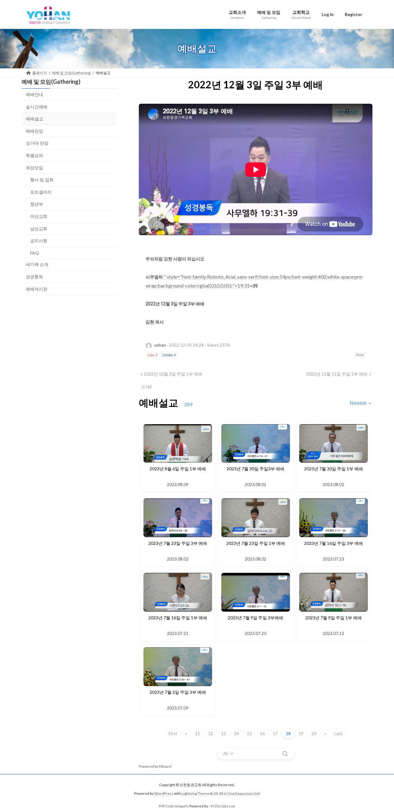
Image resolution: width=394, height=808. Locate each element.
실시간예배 (36, 106)
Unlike (169, 355)
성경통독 (34, 276)
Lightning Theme (195, 793)
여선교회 (38, 216)
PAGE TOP (379, 778)
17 (275, 733)
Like (152, 355)
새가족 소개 (37, 264)
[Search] (285, 753)
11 (197, 733)
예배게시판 (36, 288)
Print (360, 355)
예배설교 (34, 118)
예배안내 (34, 94)
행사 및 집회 (42, 179)
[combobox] (361, 403)
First (173, 733)
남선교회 (38, 228)
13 (223, 733)
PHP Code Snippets (174, 806)
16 (262, 733)
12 (210, 733)
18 (288, 733)
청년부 (36, 204)
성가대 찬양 (37, 143)
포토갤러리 (41, 191)
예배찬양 (34, 130)
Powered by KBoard (155, 766)
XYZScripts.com (223, 806)
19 (301, 733)
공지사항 (38, 240)
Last (338, 733)
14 (236, 733)
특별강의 (34, 155)
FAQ (34, 252)
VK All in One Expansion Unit (236, 793)
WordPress (163, 793)
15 (249, 733)
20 (314, 733)
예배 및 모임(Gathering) (51, 81)
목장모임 (34, 167)
